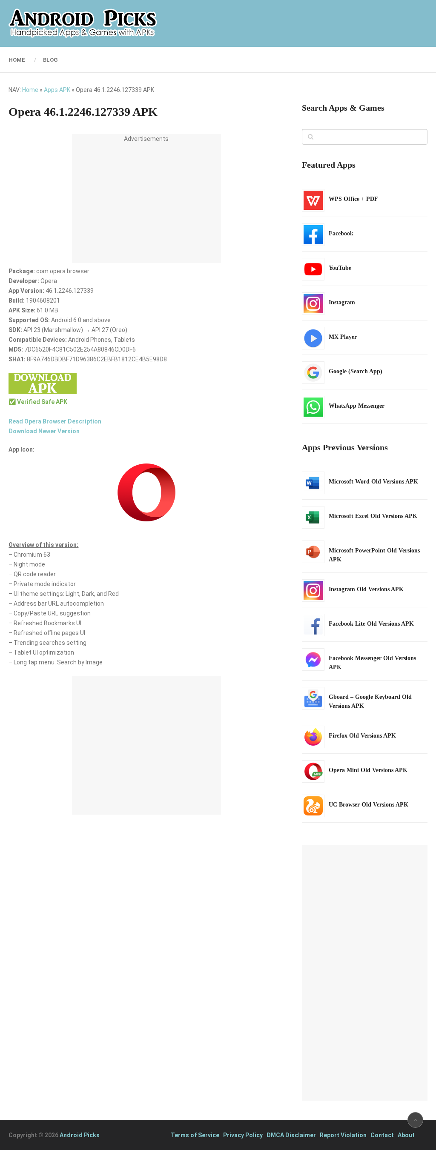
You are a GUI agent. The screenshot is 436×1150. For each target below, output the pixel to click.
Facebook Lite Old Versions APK (371, 624)
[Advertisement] (146, 203)
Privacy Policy (243, 1135)
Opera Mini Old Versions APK (368, 770)
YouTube (340, 268)
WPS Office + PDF (353, 199)
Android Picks (80, 1135)
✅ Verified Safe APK (38, 401)
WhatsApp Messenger (356, 406)
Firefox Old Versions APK (362, 735)
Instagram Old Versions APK (366, 589)
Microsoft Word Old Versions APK (373, 481)
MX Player (343, 337)
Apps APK (57, 89)
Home (17, 60)
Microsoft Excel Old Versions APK (373, 516)
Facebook (341, 233)
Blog (50, 60)
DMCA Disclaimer (291, 1135)
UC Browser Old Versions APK (368, 804)
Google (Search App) (355, 371)
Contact (382, 1135)
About (406, 1135)
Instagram (342, 302)
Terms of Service (195, 1135)
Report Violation (343, 1135)
